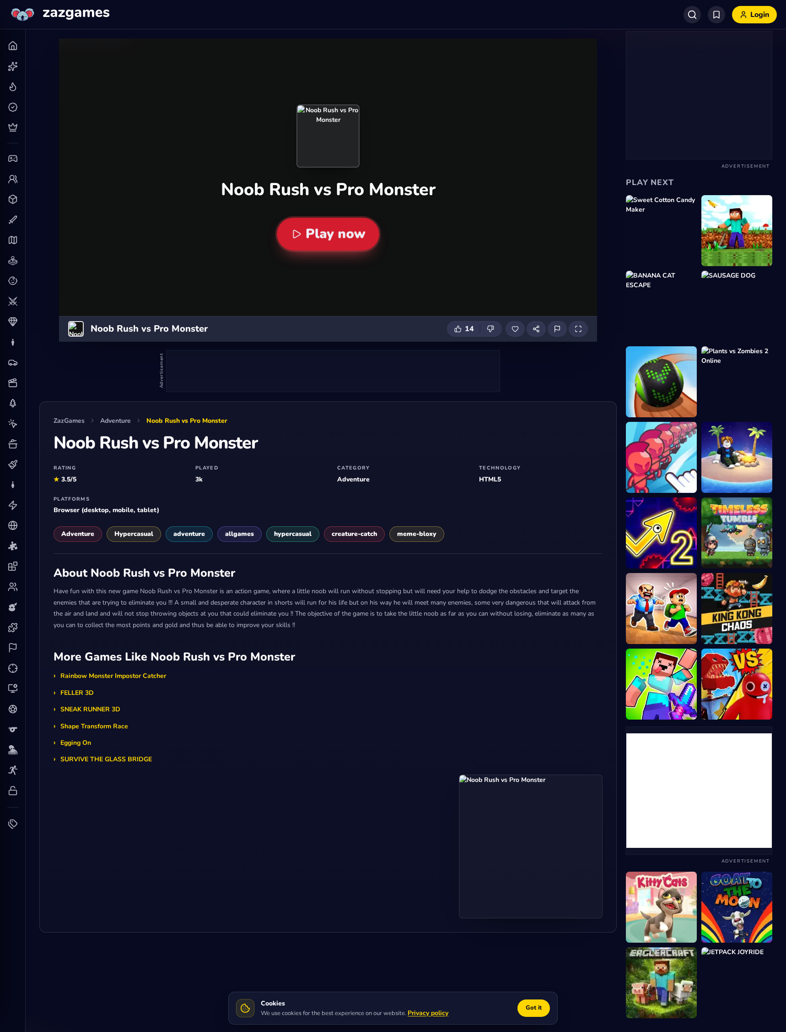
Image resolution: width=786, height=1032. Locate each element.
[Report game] (557, 329)
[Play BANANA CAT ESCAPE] (661, 306)
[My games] (716, 14)
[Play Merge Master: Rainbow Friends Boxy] (736, 684)
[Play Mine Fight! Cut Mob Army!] (661, 684)
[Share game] (536, 329)
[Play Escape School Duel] (661, 608)
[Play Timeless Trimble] (736, 532)
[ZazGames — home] (59, 14)
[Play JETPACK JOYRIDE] (736, 982)
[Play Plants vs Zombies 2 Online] (736, 381)
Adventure (115, 420)
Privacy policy (428, 1013)
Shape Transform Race (94, 726)
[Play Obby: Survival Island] (736, 457)
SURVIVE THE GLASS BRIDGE (106, 759)
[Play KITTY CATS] (661, 907)
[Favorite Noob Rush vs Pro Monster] (515, 329)
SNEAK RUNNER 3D (90, 709)
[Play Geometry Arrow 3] (661, 532)
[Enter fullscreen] (578, 329)
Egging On (75, 742)
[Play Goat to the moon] (736, 907)
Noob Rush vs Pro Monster (186, 420)
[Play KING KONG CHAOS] (736, 608)
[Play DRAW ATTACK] (661, 457)
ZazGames (69, 420)
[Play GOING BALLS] (661, 381)
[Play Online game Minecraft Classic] (661, 982)
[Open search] (692, 14)
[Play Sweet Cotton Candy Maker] (661, 230)
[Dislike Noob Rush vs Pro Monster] (491, 329)
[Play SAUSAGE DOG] (736, 306)
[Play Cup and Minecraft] (736, 230)
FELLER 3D (77, 692)
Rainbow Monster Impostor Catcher (113, 676)
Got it (534, 1008)
